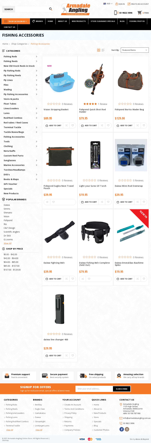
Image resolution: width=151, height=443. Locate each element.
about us (98, 409)
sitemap (5, 440)
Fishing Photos (137, 21)
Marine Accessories (14, 165)
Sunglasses (10, 160)
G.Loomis (8, 239)
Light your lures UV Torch (92, 186)
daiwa (38, 417)
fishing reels (12, 409)
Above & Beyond (142, 439)
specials (97, 421)
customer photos (101, 430)
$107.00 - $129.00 (12, 269)
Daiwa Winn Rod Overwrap (129, 186)
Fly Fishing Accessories (16, 94)
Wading (8, 89)
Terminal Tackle (12, 127)
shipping (68, 417)
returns (68, 421)
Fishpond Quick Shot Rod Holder (92, 110)
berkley (38, 404)
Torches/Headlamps (14, 169)
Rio (5, 224)
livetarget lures (42, 425)
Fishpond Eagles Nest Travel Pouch (59, 187)
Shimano (8, 212)
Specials (8, 188)
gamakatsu (40, 413)
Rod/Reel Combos (13, 117)
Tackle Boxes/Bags (14, 132)
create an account (72, 404)
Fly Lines (8, 80)
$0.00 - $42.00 (10, 254)
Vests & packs (11, 99)
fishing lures (12, 417)
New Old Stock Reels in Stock (19, 65)
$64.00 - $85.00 (11, 262)
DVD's (7, 174)
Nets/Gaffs (9, 150)
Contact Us (9, 27)
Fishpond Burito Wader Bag (129, 109)
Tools (7, 141)
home (50, 21)
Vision (6, 216)
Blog (122, 21)
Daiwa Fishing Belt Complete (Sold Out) (94, 264)
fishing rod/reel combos (17, 421)
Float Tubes (10, 103)
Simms (7, 208)
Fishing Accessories (14, 136)
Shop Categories (16, 21)
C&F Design (9, 228)
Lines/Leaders (11, 108)
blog (96, 425)
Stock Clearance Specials (103, 21)
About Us (62, 21)
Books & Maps (11, 179)
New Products (11, 193)
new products (79, 21)
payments (68, 425)
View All (7, 243)
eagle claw (40, 409)
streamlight (40, 421)
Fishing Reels (11, 61)
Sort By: (115, 50)
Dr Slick (7, 235)
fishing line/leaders (15, 413)
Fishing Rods (10, 56)
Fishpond (8, 220)
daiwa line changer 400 (56, 339)
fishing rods (11, 404)
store (96, 417)
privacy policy (70, 413)
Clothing (8, 146)
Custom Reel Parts (13, 155)
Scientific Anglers (12, 231)
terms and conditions (74, 409)
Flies (6, 84)
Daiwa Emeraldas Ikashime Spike (129, 264)
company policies (72, 430)
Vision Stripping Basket (56, 109)
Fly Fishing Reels (12, 75)
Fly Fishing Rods (12, 70)
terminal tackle (13, 425)
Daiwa (7, 204)
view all (9, 430)
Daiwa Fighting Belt (54, 263)
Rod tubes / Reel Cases (16, 122)
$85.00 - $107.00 (11, 265)
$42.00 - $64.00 (11, 258)
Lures (7, 113)
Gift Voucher (10, 184)
